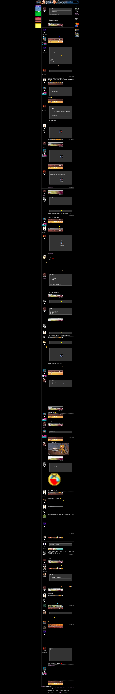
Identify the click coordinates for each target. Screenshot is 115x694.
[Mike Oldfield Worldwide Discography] (77, 9)
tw (44, 12)
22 (57, 687)
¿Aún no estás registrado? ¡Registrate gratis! (77, 14)
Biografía (37, 26)
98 (58, 688)
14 (51, 687)
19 (55, 687)
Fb (43, 12)
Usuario (70, 1)
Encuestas (37, 9)
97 (57, 688)
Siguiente (65, 688)
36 (68, 687)
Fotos (36, 13)
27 (61, 687)
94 (55, 688)
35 (67, 687)
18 (54, 687)
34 (66, 687)
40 (71, 687)
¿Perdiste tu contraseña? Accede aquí (76, 16)
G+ (45, 12)
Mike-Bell (60, 692)
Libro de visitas (37, 18)
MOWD (36, 27)
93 (54, 688)
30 (63, 687)
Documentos (37, 8)
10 (48, 687)
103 (63, 688)
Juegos (45, 686)
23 (58, 687)
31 (64, 687)
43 (73, 687)
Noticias (37, 7)
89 (51, 688)
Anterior (43, 687)
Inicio (36, 5)
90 (52, 688)
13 (50, 687)
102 (62, 688)
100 (60, 688)
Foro (43, 686)
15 (52, 687)
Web (43, 147)
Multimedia (37, 12)
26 (60, 687)
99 (59, 688)
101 (61, 688)
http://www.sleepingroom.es (52, 76)
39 (70, 687)
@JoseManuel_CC (51, 187)
